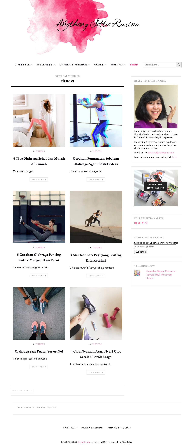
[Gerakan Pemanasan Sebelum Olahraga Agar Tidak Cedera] (96, 120)
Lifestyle (23, 64)
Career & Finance (73, 64)
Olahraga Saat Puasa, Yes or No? (39, 351)
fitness (40, 151)
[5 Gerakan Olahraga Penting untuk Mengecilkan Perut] (39, 216)
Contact (70, 427)
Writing (117, 64)
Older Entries (22, 391)
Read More (38, 179)
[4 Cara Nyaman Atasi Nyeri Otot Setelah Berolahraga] (96, 313)
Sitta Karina (83, 442)
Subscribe (140, 251)
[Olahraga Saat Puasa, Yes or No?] (39, 313)
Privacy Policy (119, 427)
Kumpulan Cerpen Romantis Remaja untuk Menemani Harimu (160, 275)
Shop (134, 64)
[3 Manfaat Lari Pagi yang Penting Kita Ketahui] (96, 216)
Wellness (45, 64)
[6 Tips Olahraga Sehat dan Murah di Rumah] (39, 120)
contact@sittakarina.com (161, 152)
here (174, 157)
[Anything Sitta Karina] (97, 30)
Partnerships (92, 427)
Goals (99, 64)
